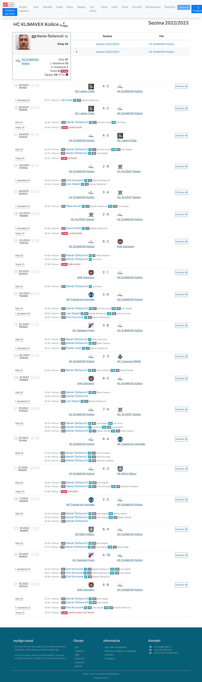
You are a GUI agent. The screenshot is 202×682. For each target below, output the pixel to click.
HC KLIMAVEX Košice (161, 44)
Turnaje (79, 651)
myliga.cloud (23, 641)
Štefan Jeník (73, 348)
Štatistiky (169, 7)
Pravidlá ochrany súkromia (120, 651)
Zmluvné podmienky (116, 647)
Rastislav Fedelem (105, 460)
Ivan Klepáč (126, 149)
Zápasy (81, 7)
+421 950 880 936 (163, 650)
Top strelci (93, 8)
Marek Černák (126, 370)
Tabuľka (47, 7)
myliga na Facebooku (166, 653)
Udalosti (80, 662)
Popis (125, 7)
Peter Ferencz (103, 343)
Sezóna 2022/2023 (107, 51)
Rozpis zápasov (24, 8)
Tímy (36, 7)
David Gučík (73, 228)
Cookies (109, 655)
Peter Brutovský (99, 339)
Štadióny (80, 659)
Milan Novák (73, 206)
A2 (107, 678)
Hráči (115, 7)
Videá (59, 7)
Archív (78, 666)
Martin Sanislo (120, 513)
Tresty (104, 7)
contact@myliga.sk (163, 647)
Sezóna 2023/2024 (107, 44)
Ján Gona (66, 100)
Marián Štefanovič (90, 100)
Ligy (77, 647)
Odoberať (184, 7)
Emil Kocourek (104, 122)
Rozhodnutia (153, 7)
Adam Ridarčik (103, 255)
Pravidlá (137, 7)
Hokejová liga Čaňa (10, 12)
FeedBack (110, 659)
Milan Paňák (123, 547)
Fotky (69, 7)
